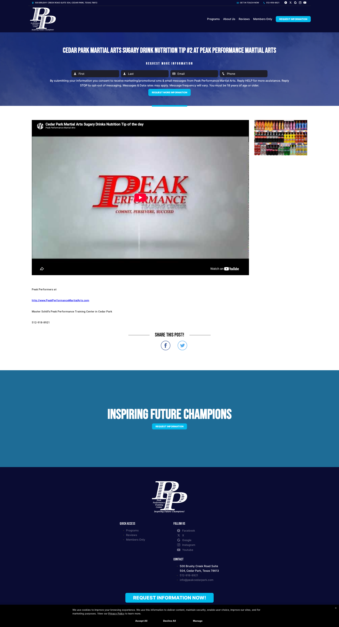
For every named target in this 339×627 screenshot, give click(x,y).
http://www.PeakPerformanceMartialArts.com (60, 300)
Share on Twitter (182, 345)
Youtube (187, 550)
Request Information (293, 19)
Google (186, 540)
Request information (169, 426)
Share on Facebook (165, 345)
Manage (198, 620)
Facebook (188, 530)
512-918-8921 (272, 2)
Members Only (262, 19)
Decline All (169, 620)
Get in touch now (249, 2)
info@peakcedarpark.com (196, 580)
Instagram (188, 545)
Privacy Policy (116, 613)
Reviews (244, 19)
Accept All (141, 620)
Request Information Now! (169, 597)
